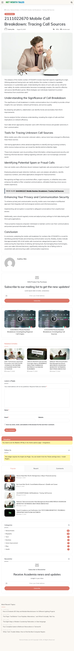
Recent (36, 468)
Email (6, 417)
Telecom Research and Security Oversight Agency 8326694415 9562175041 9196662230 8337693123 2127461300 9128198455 (37, 365)
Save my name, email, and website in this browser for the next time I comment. (30, 424)
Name (6, 410)
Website (40, 417)
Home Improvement (12, 543)
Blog (7, 546)
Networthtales (15, 10)
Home (8, 10)
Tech (7, 537)
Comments (60, 468)
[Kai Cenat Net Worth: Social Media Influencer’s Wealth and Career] (9, 487)
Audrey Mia (11, 29)
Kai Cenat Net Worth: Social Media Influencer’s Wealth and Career (37, 484)
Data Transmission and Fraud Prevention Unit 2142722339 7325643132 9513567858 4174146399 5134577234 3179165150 (13, 365)
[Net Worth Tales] (15, 2)
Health (8, 549)
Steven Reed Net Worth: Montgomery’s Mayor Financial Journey (36, 476)
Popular (13, 468)
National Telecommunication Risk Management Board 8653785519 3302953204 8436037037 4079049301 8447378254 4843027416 (59, 365)
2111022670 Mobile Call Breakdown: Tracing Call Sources (34, 493)
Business (8, 540)
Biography (9, 533)
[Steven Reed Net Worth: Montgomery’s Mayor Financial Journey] (9, 478)
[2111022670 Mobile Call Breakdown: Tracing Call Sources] (9, 495)
